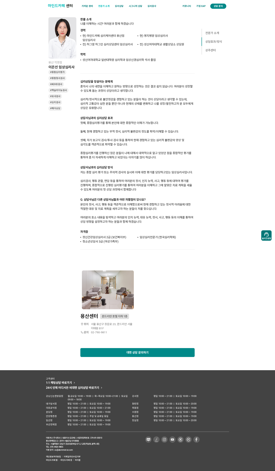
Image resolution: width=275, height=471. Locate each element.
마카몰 (77, 460)
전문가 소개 (212, 33)
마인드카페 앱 (66, 460)
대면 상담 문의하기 (137, 352)
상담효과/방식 (213, 41)
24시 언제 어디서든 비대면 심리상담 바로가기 (72, 387)
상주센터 (210, 50)
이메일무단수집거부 (72, 456)
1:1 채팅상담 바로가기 (59, 382)
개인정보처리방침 (53, 456)
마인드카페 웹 (52, 460)
